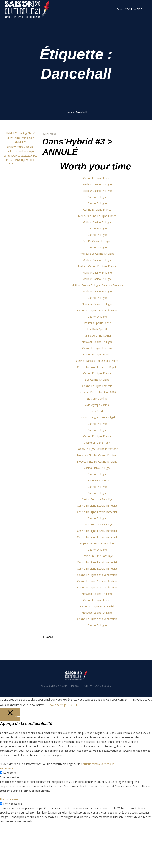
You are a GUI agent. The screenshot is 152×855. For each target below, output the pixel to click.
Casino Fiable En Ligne (97, 468)
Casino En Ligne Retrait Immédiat (97, 505)
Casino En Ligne (97, 197)
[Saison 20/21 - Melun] (76, 675)
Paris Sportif (97, 411)
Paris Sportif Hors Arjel (97, 335)
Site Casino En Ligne (97, 379)
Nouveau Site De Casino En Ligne (97, 455)
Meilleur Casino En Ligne (97, 184)
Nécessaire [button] (6, 768)
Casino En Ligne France (97, 178)
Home (69, 111)
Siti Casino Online (97, 398)
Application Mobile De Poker (97, 543)
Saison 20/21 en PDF (129, 9)
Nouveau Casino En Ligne (97, 304)
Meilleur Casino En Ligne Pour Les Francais (97, 285)
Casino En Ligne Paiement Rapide (97, 367)
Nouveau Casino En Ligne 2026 (97, 392)
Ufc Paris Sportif (97, 329)
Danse (49, 636)
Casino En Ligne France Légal (97, 417)
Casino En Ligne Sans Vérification (97, 310)
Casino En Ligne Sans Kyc (97, 499)
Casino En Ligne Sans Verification (97, 575)
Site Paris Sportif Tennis (97, 323)
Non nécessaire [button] (9, 799)
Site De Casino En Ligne (97, 241)
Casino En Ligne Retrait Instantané (97, 449)
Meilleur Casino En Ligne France (97, 216)
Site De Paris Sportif (97, 480)
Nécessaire (9, 773)
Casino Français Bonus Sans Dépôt (97, 360)
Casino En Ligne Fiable (97, 442)
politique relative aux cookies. (98, 764)
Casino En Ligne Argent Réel (97, 606)
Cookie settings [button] (57, 705)
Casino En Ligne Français (97, 348)
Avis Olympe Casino (97, 405)
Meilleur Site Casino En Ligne (97, 253)
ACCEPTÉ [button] (76, 705)
